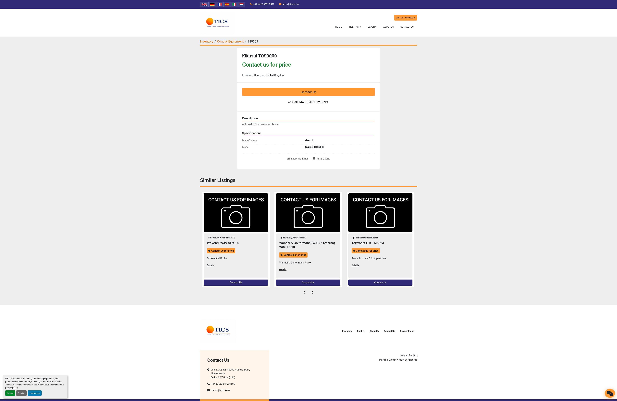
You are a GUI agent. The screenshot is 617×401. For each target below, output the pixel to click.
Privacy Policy (407, 331)
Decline (21, 393)
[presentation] (304, 292)
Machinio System (387, 359)
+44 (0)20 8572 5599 (263, 4)
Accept (10, 393)
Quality (371, 27)
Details (210, 265)
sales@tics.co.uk (290, 4)
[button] (354, 27)
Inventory (355, 27)
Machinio (412, 359)
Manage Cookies (408, 355)
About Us (388, 27)
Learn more (35, 393)
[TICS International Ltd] (218, 330)
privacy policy (11, 388)
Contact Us (407, 27)
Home (338, 27)
